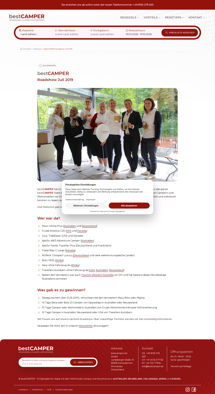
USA (68, 230)
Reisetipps (173, 17)
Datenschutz (37, 389)
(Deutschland (81, 255)
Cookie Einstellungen (64, 389)
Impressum (23, 389)
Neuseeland (89, 226)
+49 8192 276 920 (143, 4)
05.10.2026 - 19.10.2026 (139, 34)
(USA (92, 270)
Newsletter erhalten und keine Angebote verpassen (43, 360)
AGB (49, 389)
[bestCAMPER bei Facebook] (193, 389)
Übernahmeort (64, 30)
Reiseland (26, 30)
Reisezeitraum (135, 30)
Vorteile (151, 17)
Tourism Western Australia (97, 275)
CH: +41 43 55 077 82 (152, 359)
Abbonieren (83, 362)
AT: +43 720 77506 (151, 363)
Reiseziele (128, 17)
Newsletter (86, 325)
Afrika (59, 260)
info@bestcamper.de (152, 366)
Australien (70, 226)
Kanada (81, 230)
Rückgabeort (99, 30)
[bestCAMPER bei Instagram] (187, 389)
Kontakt (195, 17)
